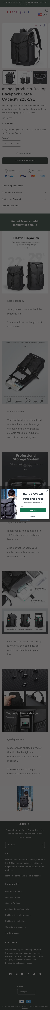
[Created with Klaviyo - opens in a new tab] (25, 520)
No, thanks (33, 516)
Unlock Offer (33, 510)
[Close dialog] (47, 491)
